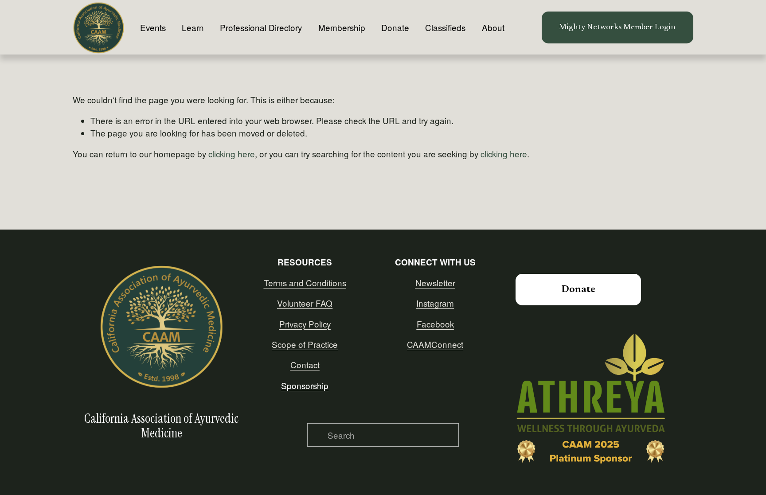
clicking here (231, 154)
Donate (395, 27)
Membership (341, 27)
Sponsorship (304, 385)
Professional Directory (261, 27)
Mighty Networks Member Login (617, 27)
